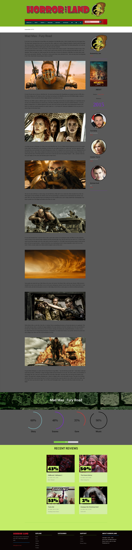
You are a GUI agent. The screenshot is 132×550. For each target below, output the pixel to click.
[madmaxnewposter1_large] (98, 86)
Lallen (50, 477)
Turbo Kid (51, 507)
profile (91, 55)
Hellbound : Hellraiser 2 (55, 475)
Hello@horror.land (17, 545)
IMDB (91, 135)
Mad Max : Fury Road (38, 36)
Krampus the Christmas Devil (89, 507)
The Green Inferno (86, 475)
